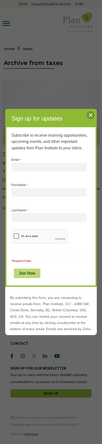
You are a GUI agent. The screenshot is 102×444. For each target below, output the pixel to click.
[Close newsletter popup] (91, 115)
